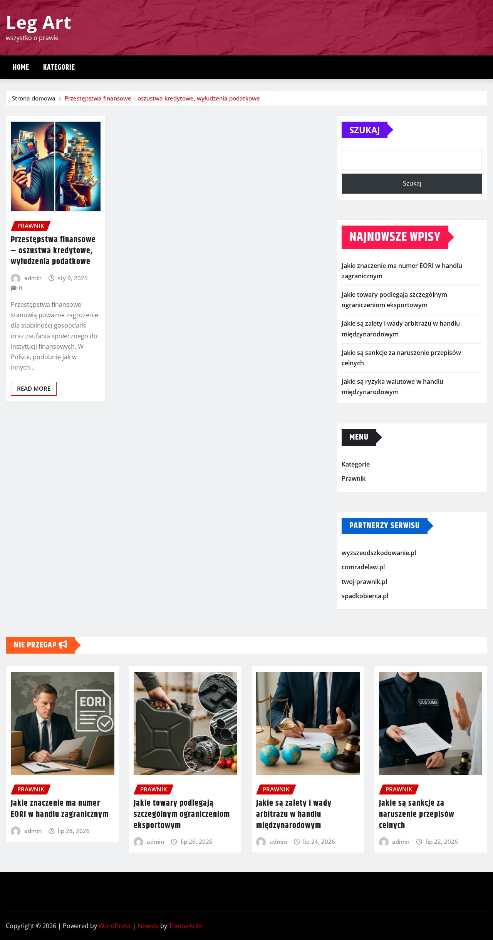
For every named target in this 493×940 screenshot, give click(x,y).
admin (33, 278)
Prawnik (354, 478)
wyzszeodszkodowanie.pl (379, 553)
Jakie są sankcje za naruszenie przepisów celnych (416, 814)
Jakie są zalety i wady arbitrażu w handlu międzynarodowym (294, 814)
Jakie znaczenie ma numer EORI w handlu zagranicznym (60, 809)
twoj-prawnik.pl (364, 581)
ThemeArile (185, 926)
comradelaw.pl (363, 567)
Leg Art (39, 22)
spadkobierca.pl (365, 596)
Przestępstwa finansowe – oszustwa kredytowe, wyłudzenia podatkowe (162, 98)
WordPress (115, 926)
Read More (33, 388)
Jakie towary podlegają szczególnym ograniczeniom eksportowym (182, 814)
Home (21, 67)
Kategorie (59, 67)
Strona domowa (33, 98)
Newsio (148, 926)
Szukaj (364, 129)
